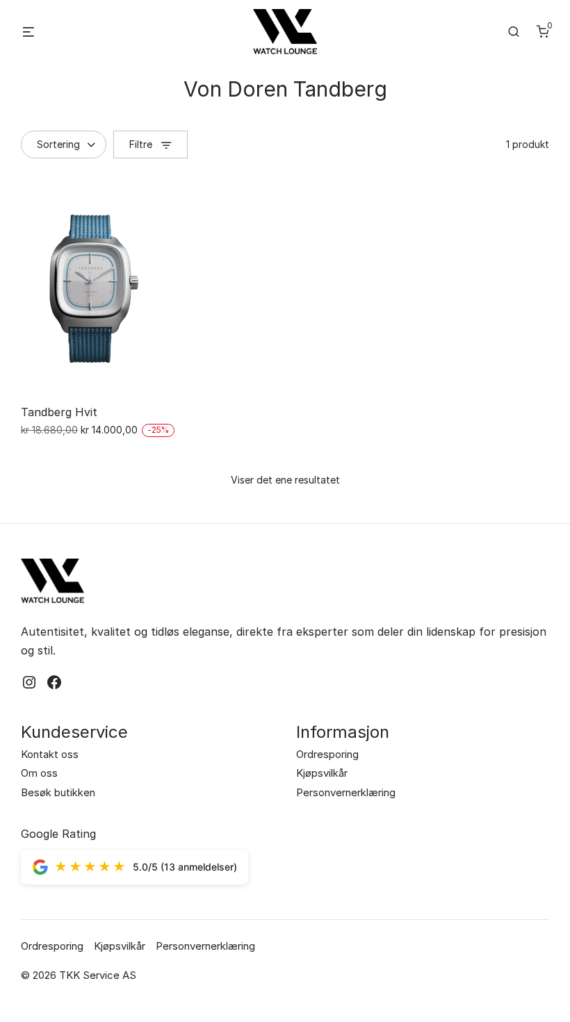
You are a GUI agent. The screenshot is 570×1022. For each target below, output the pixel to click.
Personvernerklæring (346, 792)
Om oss (39, 773)
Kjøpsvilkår (322, 773)
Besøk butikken (58, 792)
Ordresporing (327, 754)
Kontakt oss (50, 754)
